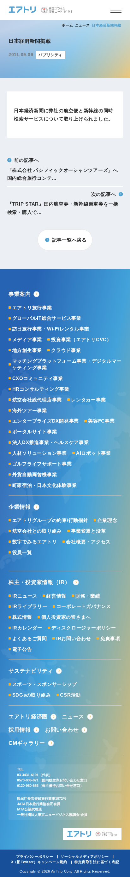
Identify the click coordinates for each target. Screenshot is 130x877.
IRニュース (24, 596)
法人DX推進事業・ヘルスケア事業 (50, 442)
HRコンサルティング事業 (40, 389)
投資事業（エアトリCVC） (81, 339)
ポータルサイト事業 (34, 431)
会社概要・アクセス (88, 541)
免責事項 (110, 638)
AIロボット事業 (93, 453)
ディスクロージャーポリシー (83, 627)
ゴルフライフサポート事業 (42, 463)
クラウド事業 (66, 350)
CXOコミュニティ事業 (37, 378)
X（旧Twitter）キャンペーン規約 (39, 862)
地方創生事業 (27, 350)
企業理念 (107, 520)
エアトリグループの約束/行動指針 (50, 520)
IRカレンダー (27, 627)
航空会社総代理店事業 (37, 399)
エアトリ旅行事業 (32, 307)
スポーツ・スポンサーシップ (44, 684)
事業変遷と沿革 (88, 531)
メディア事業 (27, 339)
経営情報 (56, 596)
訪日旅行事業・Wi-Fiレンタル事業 (50, 328)
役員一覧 (22, 552)
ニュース (82, 25)
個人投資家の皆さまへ (66, 617)
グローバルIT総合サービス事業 (46, 318)
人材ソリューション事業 (39, 453)
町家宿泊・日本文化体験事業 (44, 485)
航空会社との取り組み (37, 531)
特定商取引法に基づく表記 (96, 862)
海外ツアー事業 (29, 410)
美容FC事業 (101, 421)
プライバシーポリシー (34, 856)
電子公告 (22, 649)
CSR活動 (70, 695)
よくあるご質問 (29, 638)
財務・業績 (87, 596)
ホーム (67, 25)
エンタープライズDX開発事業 (45, 421)
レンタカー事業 (88, 399)
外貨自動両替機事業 (34, 474)
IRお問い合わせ (73, 638)
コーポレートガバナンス (83, 606)
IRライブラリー (29, 606)
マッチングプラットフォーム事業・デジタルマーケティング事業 (66, 364)
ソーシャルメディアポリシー (85, 856)
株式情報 (22, 617)
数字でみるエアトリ (34, 541)
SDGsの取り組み (31, 695)
